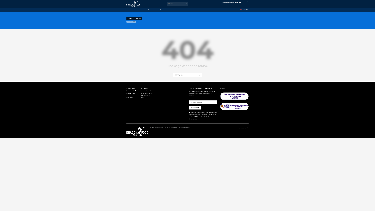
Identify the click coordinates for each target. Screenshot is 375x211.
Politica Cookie (130, 93)
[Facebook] (247, 2)
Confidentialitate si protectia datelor (146, 94)
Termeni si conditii (146, 91)
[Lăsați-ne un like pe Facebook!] (247, 128)
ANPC (142, 98)
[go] (186, 3)
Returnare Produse (132, 91)
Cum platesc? (144, 88)
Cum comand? (130, 88)
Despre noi (129, 98)
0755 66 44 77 (237, 2)
